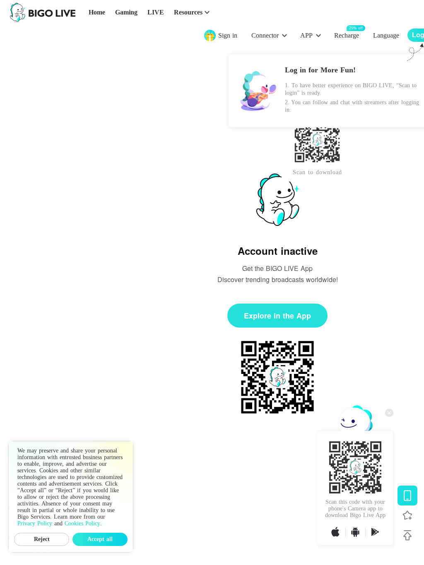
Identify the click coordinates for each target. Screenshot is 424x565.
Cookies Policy (82, 523)
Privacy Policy (34, 523)
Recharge (346, 35)
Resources (188, 12)
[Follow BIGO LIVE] (407, 515)
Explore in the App (277, 315)
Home (97, 12)
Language (386, 35)
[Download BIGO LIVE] (407, 495)
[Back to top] (407, 535)
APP (306, 35)
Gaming (126, 12)
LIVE (155, 12)
